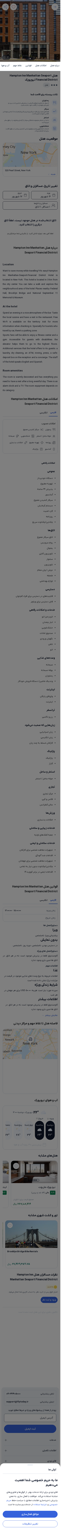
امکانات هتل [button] (40, 65)
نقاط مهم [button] (17, 65)
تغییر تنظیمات (30, 1524)
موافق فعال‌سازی (30, 1514)
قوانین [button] (28, 65)
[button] (30, 765)
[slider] (30, 1464)
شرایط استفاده (40, 1504)
